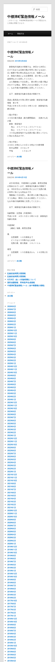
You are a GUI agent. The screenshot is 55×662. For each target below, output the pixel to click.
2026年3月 (11, 321)
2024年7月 (11, 381)
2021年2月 (11, 504)
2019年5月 (11, 564)
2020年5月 (11, 531)
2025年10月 (12, 336)
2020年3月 (11, 537)
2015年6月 (11, 654)
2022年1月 (11, 471)
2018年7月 (11, 585)
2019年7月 (11, 561)
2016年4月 (11, 633)
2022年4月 (11, 462)
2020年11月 (12, 513)
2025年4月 (11, 354)
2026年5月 (11, 315)
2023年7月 (11, 417)
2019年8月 (11, 558)
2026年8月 (11, 306)
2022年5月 (11, 459)
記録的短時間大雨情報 (16, 273)
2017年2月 (11, 612)
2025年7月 (11, 345)
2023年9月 (11, 411)
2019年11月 (12, 549)
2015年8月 (11, 651)
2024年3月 (11, 393)
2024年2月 (11, 396)
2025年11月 (12, 333)
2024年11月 (12, 369)
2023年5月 (11, 423)
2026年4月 (11, 318)
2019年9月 (11, 555)
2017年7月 (11, 606)
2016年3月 (11, 636)
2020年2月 (11, 540)
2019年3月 (11, 567)
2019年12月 (12, 546)
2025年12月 (12, 330)
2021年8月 (11, 486)
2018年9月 (11, 579)
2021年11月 (12, 477)
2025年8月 (11, 342)
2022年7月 (11, 453)
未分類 (19, 156)
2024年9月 (11, 375)
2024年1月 (11, 399)
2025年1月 (11, 363)
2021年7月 (11, 489)
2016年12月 (12, 618)
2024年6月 (11, 384)
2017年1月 (11, 615)
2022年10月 (12, 444)
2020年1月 (11, 543)
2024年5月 (11, 387)
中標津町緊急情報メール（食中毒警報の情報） (26, 285)
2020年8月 (11, 522)
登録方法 (20, 33)
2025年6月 (11, 348)
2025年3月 (11, 357)
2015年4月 (11, 660)
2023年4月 (11, 426)
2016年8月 (11, 627)
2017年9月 (11, 603)
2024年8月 (11, 378)
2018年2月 (11, 597)
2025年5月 (11, 351)
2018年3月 (11, 594)
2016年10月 (12, 621)
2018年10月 (12, 576)
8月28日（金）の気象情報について (21, 279)
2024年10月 (12, 372)
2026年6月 (11, 312)
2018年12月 (12, 573)
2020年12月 (12, 510)
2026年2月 (11, 324)
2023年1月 (11, 435)
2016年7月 (11, 630)
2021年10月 (12, 480)
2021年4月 (11, 498)
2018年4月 (11, 591)
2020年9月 (11, 519)
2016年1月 (11, 642)
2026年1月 (11, 327)
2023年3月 (11, 429)
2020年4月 (11, 534)
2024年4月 (11, 390)
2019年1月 (11, 570)
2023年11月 (12, 405)
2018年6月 (11, 588)
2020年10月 (12, 516)
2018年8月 (11, 582)
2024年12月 (12, 366)
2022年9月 (11, 447)
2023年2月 (11, 432)
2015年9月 (11, 648)
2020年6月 (11, 528)
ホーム (10, 33)
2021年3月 (11, 501)
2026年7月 (11, 309)
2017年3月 (11, 609)
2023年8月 (11, 414)
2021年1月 (11, 507)
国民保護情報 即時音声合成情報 (21, 282)
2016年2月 (11, 639)
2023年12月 (12, 402)
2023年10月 (12, 408)
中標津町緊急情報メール (26, 16)
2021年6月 (11, 492)
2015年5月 (11, 657)
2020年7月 (11, 525)
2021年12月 (12, 474)
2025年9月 (11, 339)
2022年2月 (11, 468)
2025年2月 (11, 360)
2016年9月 (11, 624)
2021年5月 (11, 495)
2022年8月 (11, 450)
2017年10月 (12, 600)
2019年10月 (12, 552)
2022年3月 (11, 465)
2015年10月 (12, 645)
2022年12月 (12, 438)
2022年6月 (11, 456)
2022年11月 (12, 441)
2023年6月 (11, 420)
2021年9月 (11, 483)
